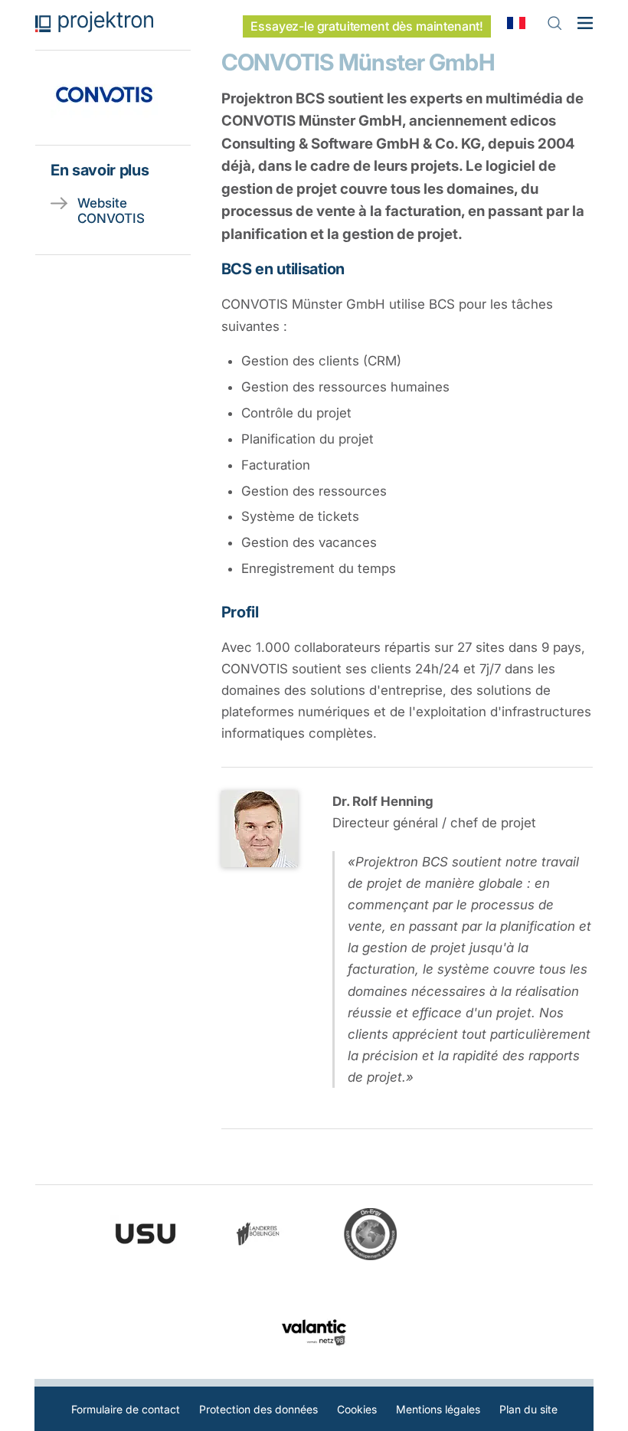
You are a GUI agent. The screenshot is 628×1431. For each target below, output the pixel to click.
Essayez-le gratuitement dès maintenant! (366, 26)
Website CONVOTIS (111, 210)
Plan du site (528, 1409)
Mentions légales (438, 1409)
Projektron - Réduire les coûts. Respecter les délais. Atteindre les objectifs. (94, 21)
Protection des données (258, 1409)
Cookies (357, 1409)
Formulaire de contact (125, 1409)
